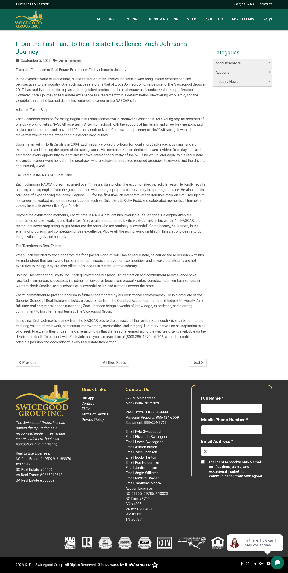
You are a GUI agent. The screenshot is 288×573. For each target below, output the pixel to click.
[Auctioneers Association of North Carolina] (191, 542)
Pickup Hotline (163, 19)
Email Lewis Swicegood (144, 442)
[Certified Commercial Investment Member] (164, 542)
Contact (88, 403)
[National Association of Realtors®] (87, 542)
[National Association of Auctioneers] (70, 542)
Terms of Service (95, 414)
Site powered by (111, 564)
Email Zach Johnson (141, 452)
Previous (28, 362)
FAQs (267, 19)
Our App (88, 398)
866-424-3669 (167, 417)
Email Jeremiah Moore (143, 483)
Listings (132, 19)
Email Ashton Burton (141, 447)
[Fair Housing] (218, 542)
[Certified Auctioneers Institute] (105, 542)
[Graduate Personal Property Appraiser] (144, 542)
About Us (214, 19)
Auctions (106, 19)
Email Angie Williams (142, 473)
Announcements (70, 60)
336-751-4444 (156, 412)
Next (197, 362)
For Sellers (243, 19)
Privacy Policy (93, 420)
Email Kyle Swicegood (143, 431)
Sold (191, 19)
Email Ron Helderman (142, 462)
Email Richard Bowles (143, 478)
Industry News (227, 82)
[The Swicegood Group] (29, 19)
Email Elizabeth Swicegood (147, 437)
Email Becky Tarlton (141, 457)
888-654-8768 (155, 422)
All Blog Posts (114, 362)
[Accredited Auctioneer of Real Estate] (125, 542)
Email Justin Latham (141, 468)
